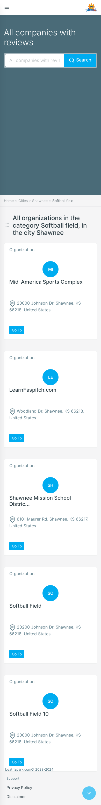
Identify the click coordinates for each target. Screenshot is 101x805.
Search (83, 60)
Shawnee (40, 200)
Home (9, 200)
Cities (23, 200)
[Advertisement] (50, 123)
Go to (17, 330)
